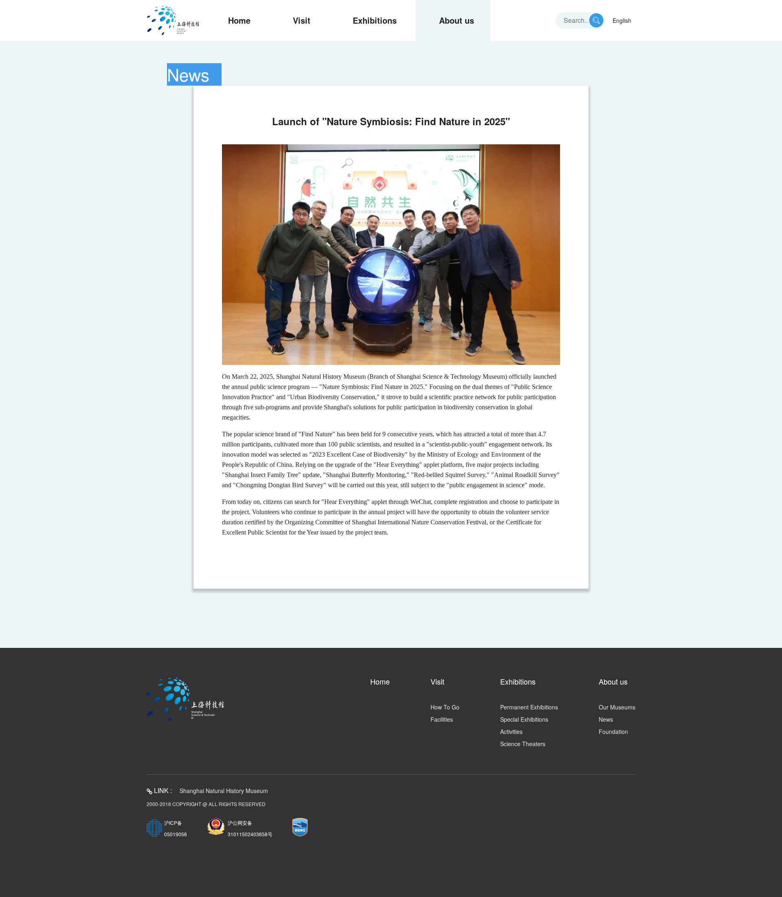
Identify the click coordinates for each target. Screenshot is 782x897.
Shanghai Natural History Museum (224, 791)
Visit (301, 20)
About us (456, 20)
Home (239, 20)
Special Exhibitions (524, 719)
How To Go (445, 707)
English (622, 20)
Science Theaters (522, 744)
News (606, 719)
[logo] (173, 20)
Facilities (442, 719)
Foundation (613, 731)
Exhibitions (375, 20)
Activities (511, 731)
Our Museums (617, 707)
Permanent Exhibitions (529, 707)
